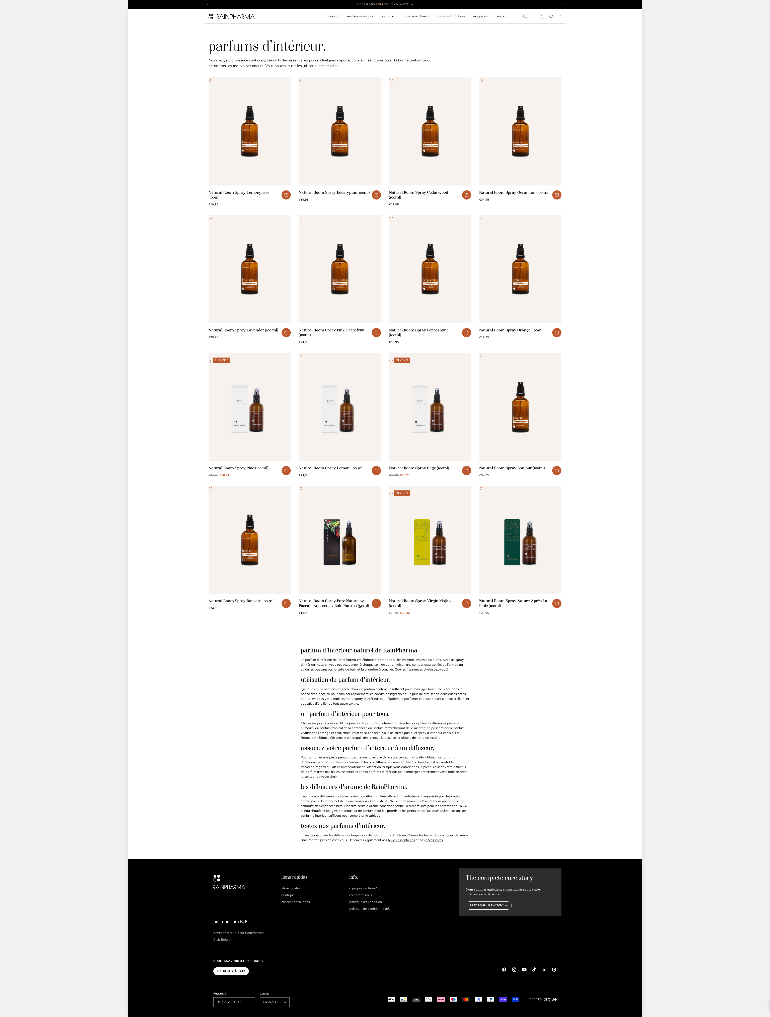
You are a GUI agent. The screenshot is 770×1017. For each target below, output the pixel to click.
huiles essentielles (401, 840)
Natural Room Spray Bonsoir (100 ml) (242, 601)
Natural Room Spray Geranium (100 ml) (514, 192)
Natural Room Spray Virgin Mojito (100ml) (420, 603)
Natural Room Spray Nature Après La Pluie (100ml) (513, 603)
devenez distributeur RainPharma (238, 933)
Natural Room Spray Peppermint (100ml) (418, 333)
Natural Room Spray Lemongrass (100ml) (239, 195)
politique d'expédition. (366, 902)
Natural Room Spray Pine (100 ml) (238, 468)
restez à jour (234, 971)
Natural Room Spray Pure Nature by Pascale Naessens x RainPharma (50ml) (334, 603)
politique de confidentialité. (369, 909)
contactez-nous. (361, 895)
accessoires (434, 840)
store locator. (291, 888)
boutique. (288, 895)
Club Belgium (223, 940)
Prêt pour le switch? (487, 905)
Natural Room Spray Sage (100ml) (419, 468)
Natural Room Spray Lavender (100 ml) (243, 330)
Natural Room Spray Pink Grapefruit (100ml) (332, 333)
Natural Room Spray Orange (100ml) (511, 330)
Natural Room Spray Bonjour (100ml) (512, 468)
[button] (525, 16)
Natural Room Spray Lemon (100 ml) (331, 468)
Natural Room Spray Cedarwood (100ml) (418, 195)
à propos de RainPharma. (368, 888)
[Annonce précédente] (208, 4)
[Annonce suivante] (561, 4)
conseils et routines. (296, 902)
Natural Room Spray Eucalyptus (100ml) (334, 192)
